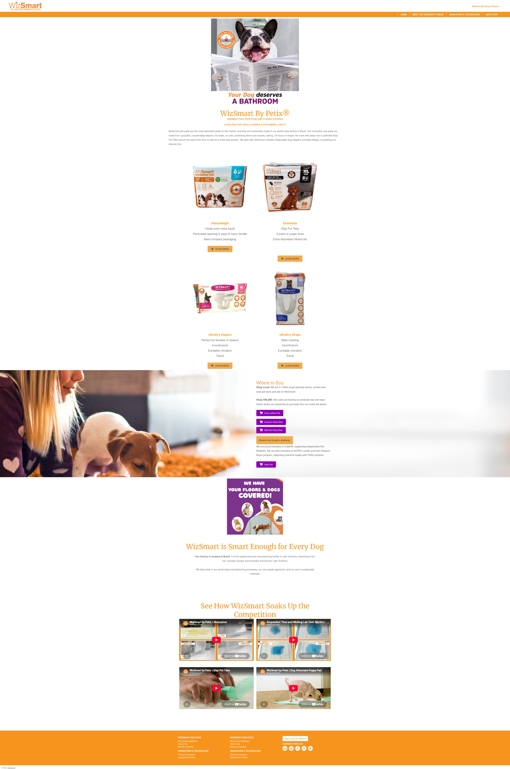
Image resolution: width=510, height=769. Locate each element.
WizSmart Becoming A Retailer (485, 6)
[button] (220, 249)
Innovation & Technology (464, 14)
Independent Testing (186, 757)
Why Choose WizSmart (187, 741)
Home (403, 14)
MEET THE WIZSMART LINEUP (428, 14)
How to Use (183, 744)
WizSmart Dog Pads (189, 737)
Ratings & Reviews (186, 746)
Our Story (492, 14)
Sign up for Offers (295, 738)
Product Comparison (186, 754)
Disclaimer (11, 768)
